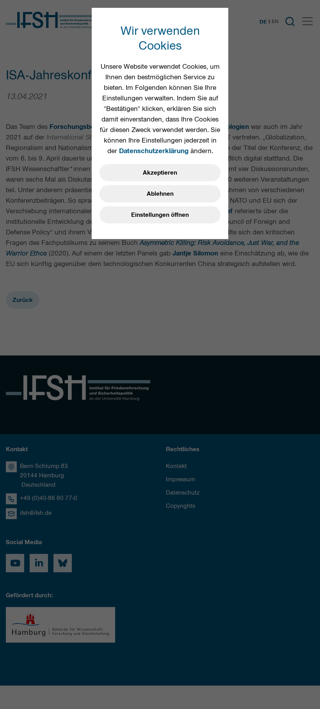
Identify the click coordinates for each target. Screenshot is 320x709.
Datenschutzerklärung (153, 150)
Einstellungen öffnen (160, 215)
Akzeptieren (160, 173)
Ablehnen (160, 194)
